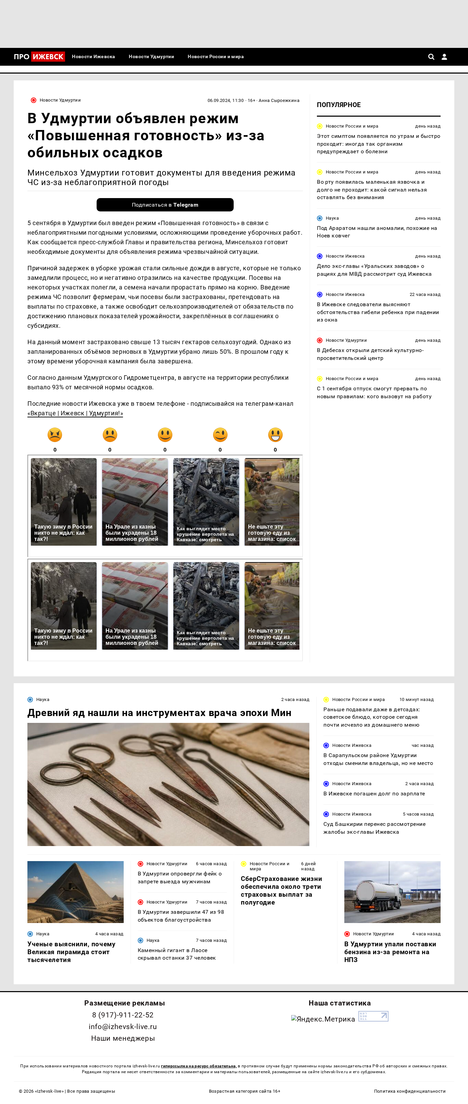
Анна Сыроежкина (279, 100)
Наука (332, 217)
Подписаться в (165, 205)
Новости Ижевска (345, 256)
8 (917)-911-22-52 (123, 1015)
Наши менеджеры (123, 1038)
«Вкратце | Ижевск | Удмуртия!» (75, 413)
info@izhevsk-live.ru (123, 1027)
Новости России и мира (352, 126)
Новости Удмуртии (60, 100)
